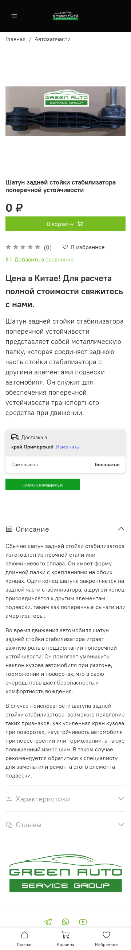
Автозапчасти (53, 38)
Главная (15, 38)
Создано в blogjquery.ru (43, 485)
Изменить (67, 446)
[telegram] (48, 923)
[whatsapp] (65, 923)
